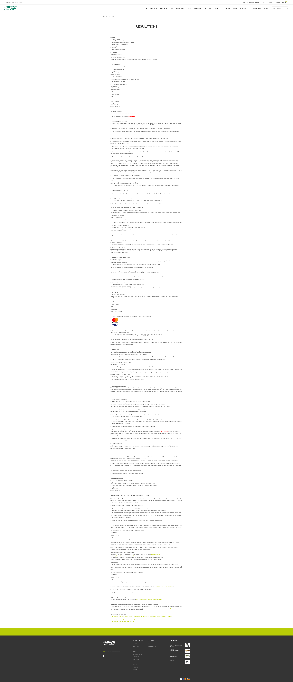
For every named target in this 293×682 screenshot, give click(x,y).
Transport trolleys (237, 10)
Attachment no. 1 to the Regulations (164, 586)
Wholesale (135, 667)
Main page (135, 643)
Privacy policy (136, 659)
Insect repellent (236, 5)
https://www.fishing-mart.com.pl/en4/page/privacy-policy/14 (150, 599)
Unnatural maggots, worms (191, 6)
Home (104, 16)
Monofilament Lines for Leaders (191, 9)
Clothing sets (228, 10)
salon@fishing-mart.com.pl (16, 2)
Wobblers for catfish (217, 9)
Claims (134, 651)
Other (161, 10)
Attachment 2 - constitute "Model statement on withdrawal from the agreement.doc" (130, 618)
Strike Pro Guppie (174, 650)
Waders (227, 5)
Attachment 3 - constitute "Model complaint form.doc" (123, 619)
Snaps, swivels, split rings (244, 6)
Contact (135, 669)
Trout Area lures (179, 10)
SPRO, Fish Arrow (174, 656)
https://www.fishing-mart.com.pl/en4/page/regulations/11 (165, 608)
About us (135, 664)
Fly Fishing (162, 5)
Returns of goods (137, 654)
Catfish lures (217, 6)
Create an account (152, 646)
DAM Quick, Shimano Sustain (176, 661)
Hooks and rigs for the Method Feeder (198, 6)
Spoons (177, 5)
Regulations (111, 16)
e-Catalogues (136, 656)
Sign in (149, 643)
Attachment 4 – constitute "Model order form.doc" (122, 621)
